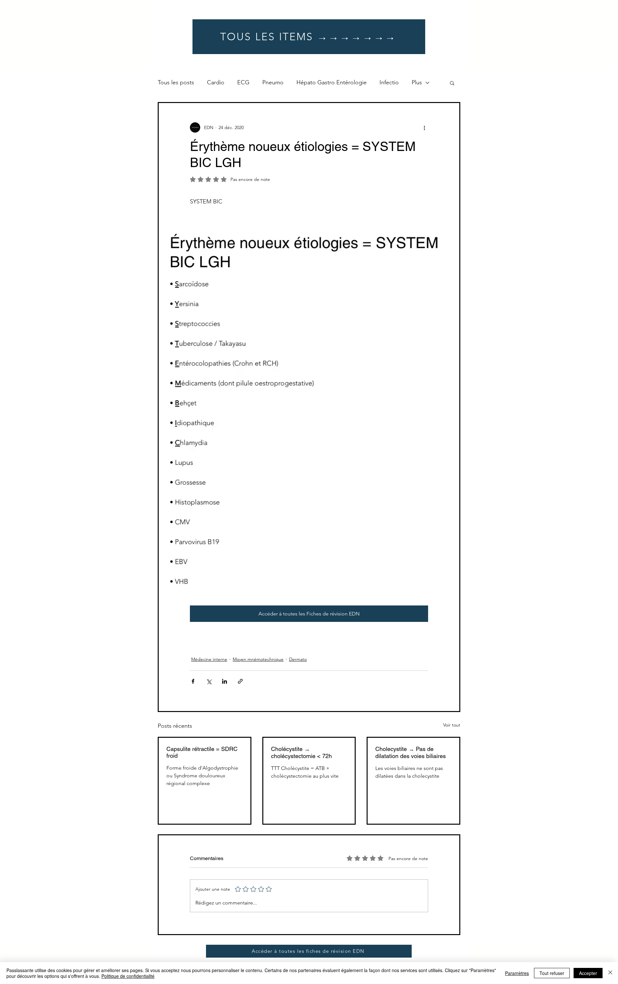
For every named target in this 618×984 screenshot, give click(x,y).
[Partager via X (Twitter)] (209, 681)
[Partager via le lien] (240, 681)
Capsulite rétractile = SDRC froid (202, 752)
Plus (417, 82)
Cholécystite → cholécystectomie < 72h (301, 752)
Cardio (215, 82)
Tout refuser (551, 973)
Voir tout (451, 725)
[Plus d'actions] (424, 127)
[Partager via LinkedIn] (224, 681)
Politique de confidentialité (127, 976)
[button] (452, 82)
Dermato (298, 659)
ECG (243, 82)
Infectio (389, 82)
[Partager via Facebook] (193, 681)
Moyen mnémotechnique (258, 659)
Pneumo (273, 82)
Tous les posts (176, 82)
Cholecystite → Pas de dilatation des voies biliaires (410, 752)
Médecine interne (209, 659)
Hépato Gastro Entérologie (331, 82)
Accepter (588, 973)
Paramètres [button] (517, 973)
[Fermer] (610, 973)
